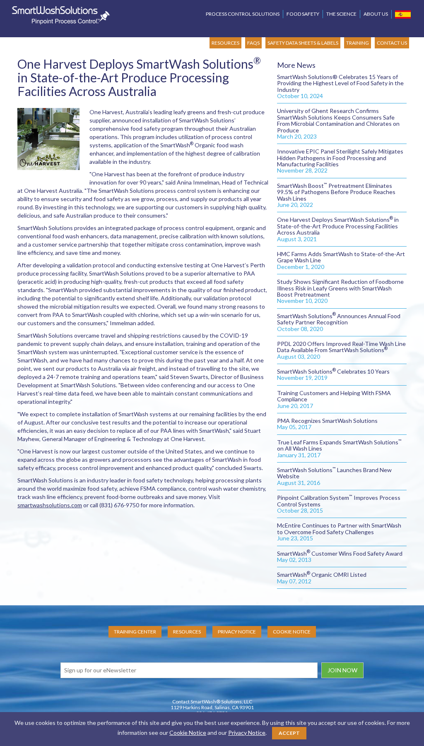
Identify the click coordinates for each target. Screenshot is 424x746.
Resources (187, 631)
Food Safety (303, 14)
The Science (341, 14)
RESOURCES (225, 43)
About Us (376, 14)
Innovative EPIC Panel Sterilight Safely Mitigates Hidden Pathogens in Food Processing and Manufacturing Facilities (340, 161)
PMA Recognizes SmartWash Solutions (327, 423)
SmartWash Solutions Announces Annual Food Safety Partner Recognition (338, 322)
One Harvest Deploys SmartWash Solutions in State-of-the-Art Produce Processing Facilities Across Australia (338, 229)
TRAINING (357, 43)
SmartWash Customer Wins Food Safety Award (339, 556)
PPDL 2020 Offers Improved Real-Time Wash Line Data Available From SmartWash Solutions (341, 350)
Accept (289, 733)
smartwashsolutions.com (49, 505)
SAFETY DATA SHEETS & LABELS (302, 43)
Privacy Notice (237, 631)
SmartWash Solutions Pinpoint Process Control (61, 15)
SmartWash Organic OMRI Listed (321, 577)
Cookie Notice (292, 631)
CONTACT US (392, 43)
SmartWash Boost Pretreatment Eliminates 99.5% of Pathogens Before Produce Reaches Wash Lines (336, 195)
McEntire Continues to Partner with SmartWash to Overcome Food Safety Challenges (339, 532)
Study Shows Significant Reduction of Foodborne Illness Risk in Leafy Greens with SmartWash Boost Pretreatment (340, 291)
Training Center (135, 631)
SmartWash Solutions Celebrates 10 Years (333, 374)
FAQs (253, 43)
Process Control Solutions (242, 14)
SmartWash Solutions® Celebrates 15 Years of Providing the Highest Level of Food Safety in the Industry (340, 86)
